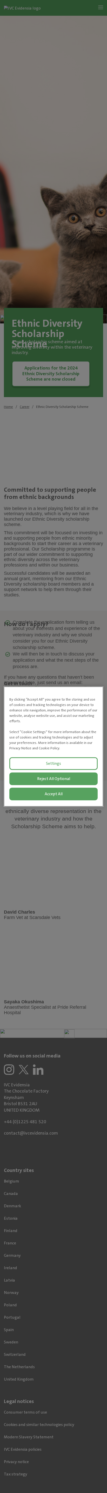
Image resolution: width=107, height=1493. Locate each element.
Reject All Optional (53, 778)
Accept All (54, 793)
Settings (53, 763)
